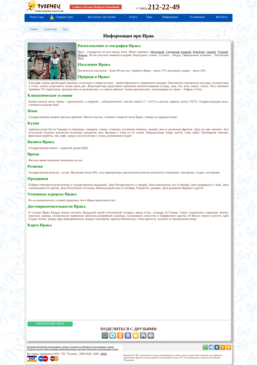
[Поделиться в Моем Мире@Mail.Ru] (105, 335)
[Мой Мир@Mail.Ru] (228, 348)
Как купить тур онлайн (102, 16)
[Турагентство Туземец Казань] (44, 11)
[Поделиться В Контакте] (128, 335)
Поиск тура (37, 16)
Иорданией (157, 51)
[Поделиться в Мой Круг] (112, 335)
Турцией (222, 51)
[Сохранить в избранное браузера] (135, 335)
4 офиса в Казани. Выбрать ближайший (95, 6)
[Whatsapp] (205, 348)
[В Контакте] (216, 348)
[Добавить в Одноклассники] (120, 335)
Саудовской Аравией (178, 51)
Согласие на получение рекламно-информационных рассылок (56, 349)
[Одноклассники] (222, 348)
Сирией (211, 51)
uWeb (103, 353)
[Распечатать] (151, 335)
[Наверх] (143, 335)
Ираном (82, 55)
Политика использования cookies (102, 349)
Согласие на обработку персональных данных (92, 347)
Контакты (221, 16)
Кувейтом (199, 51)
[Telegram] (211, 348)
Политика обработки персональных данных (48, 347)
